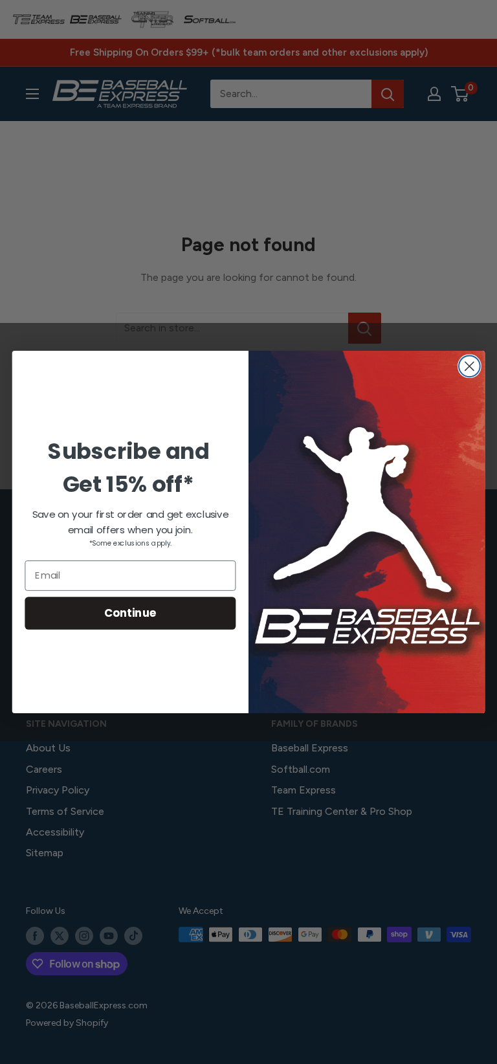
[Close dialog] (469, 366)
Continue (130, 612)
